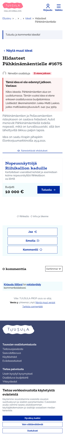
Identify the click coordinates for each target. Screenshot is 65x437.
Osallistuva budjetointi (15, 377)
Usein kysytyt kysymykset (17, 373)
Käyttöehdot (10, 356)
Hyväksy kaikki (32, 418)
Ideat (28, 18)
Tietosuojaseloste (13, 349)
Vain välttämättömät (32, 424)
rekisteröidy (34, 284)
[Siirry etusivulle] (32, 329)
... (15, 18)
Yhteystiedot (10, 381)
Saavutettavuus (12, 353)
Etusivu (7, 18)
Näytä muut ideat (19, 50)
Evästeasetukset (12, 360)
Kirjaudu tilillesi (13, 284)
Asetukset (32, 430)
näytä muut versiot (45, 302)
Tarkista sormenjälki (32, 306)
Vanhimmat (52, 269)
